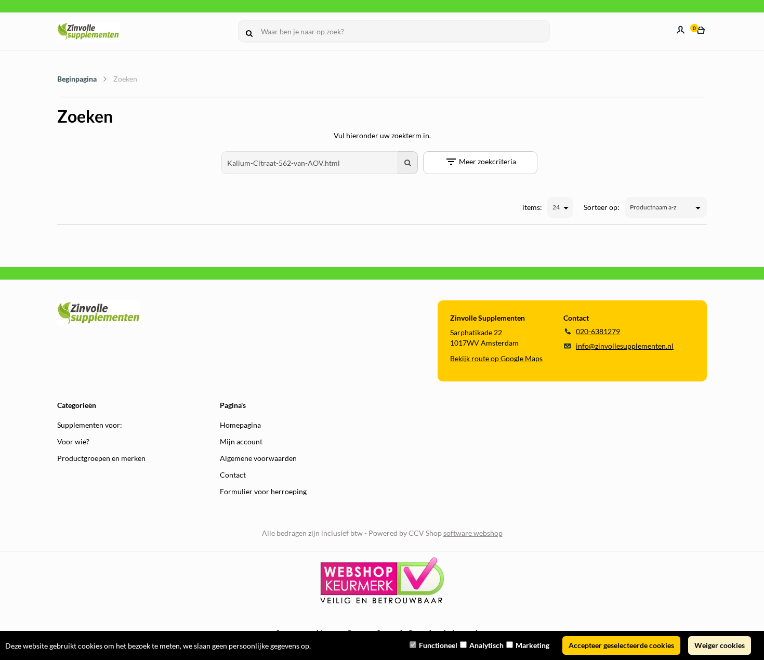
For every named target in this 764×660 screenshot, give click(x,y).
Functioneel (438, 645)
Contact (233, 474)
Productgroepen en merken (101, 458)
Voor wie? (73, 441)
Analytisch (486, 645)
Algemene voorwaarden (258, 458)
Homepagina (240, 424)
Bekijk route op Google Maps (496, 358)
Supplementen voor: (89, 424)
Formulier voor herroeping (263, 491)
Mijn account (241, 441)
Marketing (532, 645)
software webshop (473, 533)
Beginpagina (77, 78)
